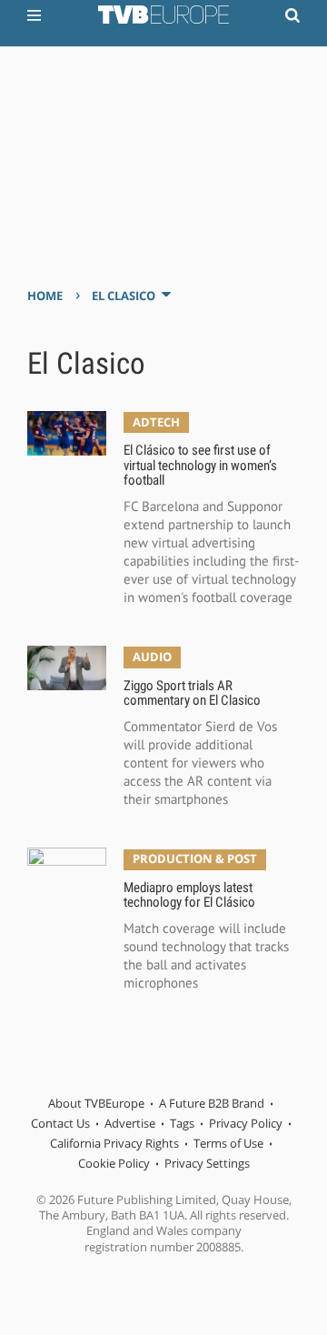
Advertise (129, 1123)
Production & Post (195, 858)
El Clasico (123, 295)
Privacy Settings (207, 1163)
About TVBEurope (96, 1103)
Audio (152, 656)
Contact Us (60, 1123)
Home (45, 295)
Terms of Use (228, 1143)
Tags (182, 1123)
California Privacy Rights (114, 1143)
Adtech (156, 422)
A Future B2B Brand (211, 1103)
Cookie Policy (114, 1163)
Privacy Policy (245, 1123)
